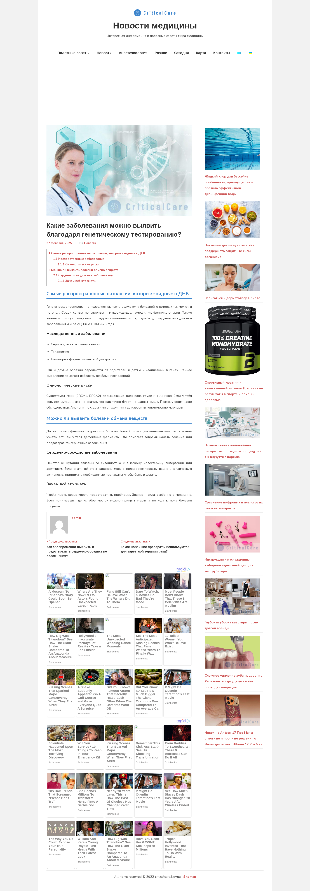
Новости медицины (155, 25)
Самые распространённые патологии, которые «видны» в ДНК (96, 253)
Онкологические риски (79, 264)
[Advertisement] (155, 92)
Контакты (221, 53)
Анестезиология (133, 53)
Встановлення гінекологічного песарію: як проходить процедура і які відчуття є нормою (233, 451)
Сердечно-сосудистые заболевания (83, 275)
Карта (201, 53)
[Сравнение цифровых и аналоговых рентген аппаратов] (232, 482)
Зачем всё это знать (77, 281)
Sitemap (189, 877)
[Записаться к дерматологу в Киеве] (232, 279)
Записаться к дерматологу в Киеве (232, 298)
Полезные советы (73, 53)
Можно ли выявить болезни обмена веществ (83, 270)
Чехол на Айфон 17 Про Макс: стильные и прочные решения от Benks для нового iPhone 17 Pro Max (233, 738)
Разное (161, 53)
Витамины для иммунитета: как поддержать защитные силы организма (229, 251)
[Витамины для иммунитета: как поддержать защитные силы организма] (232, 221)
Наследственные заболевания (78, 259)
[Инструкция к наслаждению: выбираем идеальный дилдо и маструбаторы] (232, 536)
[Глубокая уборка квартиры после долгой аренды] (232, 598)
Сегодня (181, 53)
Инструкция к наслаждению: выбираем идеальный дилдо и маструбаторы (229, 565)
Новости (104, 53)
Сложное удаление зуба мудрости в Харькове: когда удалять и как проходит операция (233, 681)
